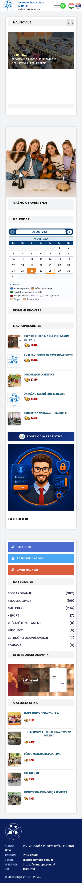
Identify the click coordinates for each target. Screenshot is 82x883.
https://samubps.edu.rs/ (39, 864)
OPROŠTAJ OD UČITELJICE (39, 374)
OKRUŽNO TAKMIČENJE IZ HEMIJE (44, 393)
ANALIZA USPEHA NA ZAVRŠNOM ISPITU (48, 355)
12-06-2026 (19, 55)
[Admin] (41, 477)
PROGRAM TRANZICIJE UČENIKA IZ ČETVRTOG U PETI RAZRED (34, 61)
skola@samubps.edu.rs (38, 860)
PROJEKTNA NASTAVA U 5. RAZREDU (45, 413)
